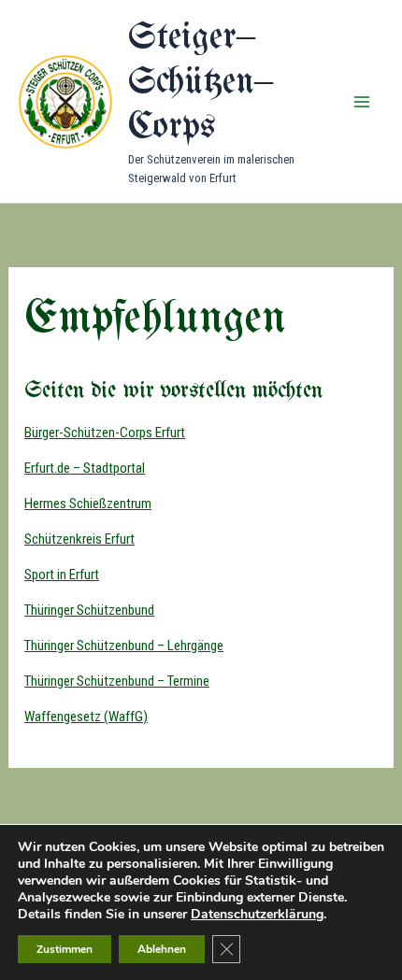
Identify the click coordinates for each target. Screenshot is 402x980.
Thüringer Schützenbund (89, 610)
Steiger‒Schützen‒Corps (200, 83)
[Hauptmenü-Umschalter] (362, 101)
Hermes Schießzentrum (87, 503)
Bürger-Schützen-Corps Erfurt (104, 432)
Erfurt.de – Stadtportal (84, 468)
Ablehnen (161, 949)
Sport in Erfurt (61, 574)
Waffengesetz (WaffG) (86, 716)
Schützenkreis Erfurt (79, 539)
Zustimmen (64, 949)
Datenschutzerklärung (257, 914)
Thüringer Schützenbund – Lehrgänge (123, 645)
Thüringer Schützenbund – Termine (116, 681)
